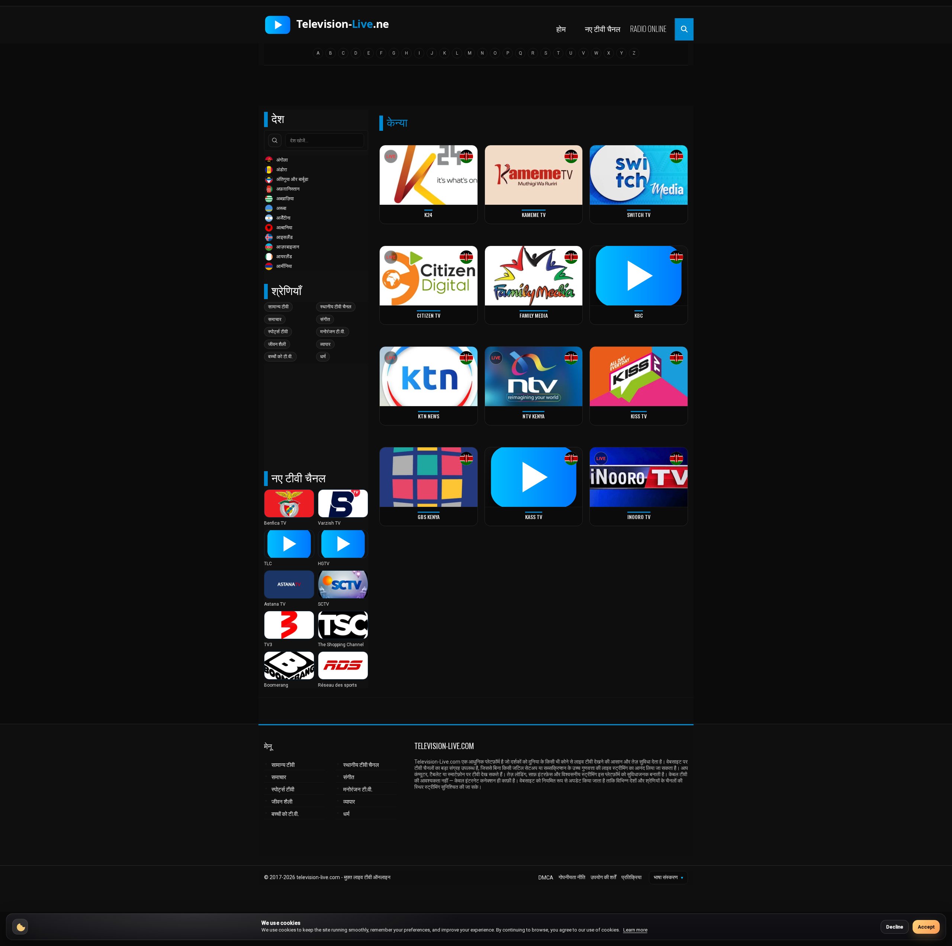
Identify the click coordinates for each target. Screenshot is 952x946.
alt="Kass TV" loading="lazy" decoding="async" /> (518, 524)
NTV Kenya (533, 416)
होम (561, 28)
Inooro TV (638, 517)
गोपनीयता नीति (572, 877)
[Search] (275, 140)
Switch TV (638, 214)
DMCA (545, 878)
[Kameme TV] (534, 175)
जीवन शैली (277, 344)
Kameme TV (534, 214)
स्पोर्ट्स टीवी (278, 331)
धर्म (323, 356)
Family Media (534, 315)
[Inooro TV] (639, 477)
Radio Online (648, 28)
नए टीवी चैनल (602, 28)
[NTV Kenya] (534, 376)
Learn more (635, 930)
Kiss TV (639, 416)
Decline (894, 927)
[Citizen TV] (428, 276)
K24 (428, 214)
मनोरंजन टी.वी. (332, 331)
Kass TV (533, 517)
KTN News (428, 416)
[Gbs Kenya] (428, 477)
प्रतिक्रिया (631, 877)
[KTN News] (428, 376)
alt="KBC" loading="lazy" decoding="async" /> (618, 322)
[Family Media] (534, 276)
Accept (926, 927)
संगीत (325, 319)
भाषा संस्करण (668, 877)
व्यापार (325, 344)
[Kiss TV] (639, 376)
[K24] (428, 175)
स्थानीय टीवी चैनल (335, 307)
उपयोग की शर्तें (603, 877)
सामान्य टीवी (278, 307)
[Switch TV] (639, 175)
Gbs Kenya (429, 517)
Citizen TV (428, 315)
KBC (638, 315)
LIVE (390, 156)
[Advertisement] (476, 88)
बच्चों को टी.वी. (280, 356)
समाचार (275, 319)
